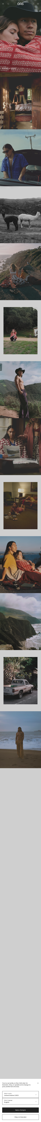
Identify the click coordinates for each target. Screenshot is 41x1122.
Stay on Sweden (20, 1117)
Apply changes (20, 1110)
